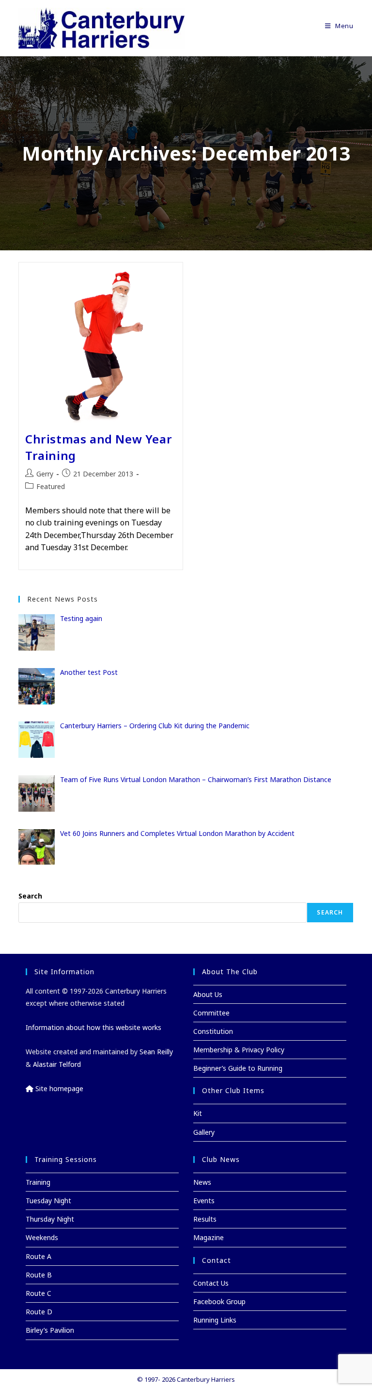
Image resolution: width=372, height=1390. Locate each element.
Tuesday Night (48, 1200)
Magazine (208, 1237)
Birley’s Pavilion (50, 1330)
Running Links (214, 1320)
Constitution (213, 1031)
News (202, 1182)
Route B (39, 1274)
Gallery (204, 1132)
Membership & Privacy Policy (238, 1049)
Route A (38, 1256)
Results (205, 1219)
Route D (39, 1311)
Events (204, 1200)
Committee (211, 1012)
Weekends (42, 1237)
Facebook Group (219, 1301)
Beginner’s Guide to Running (237, 1068)
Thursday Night (50, 1219)
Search (30, 895)
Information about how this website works (93, 1027)
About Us (207, 994)
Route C (38, 1293)
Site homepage (58, 1088)
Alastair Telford (57, 1064)
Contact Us (211, 1283)
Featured (50, 486)
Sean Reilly (156, 1051)
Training (38, 1182)
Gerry (44, 473)
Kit (197, 1113)
